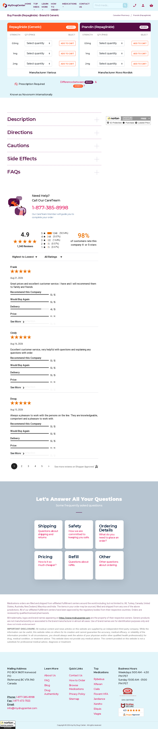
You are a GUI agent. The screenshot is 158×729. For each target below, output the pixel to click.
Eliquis (97, 708)
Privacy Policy (77, 694)
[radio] (54, 233)
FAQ (47, 680)
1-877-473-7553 (21, 700)
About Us (50, 675)
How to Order (54, 6)
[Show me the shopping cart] (151, 5)
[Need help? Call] (135, 5)
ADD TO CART (67, 43)
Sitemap (74, 698)
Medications (69, 3)
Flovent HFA (101, 694)
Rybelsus (99, 679)
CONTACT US (84, 5)
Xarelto (98, 703)
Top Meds (36, 5)
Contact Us (75, 675)
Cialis (97, 689)
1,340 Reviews (25, 246)
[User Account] (143, 5)
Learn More (45, 5)
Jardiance (99, 698)
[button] (7, 725)
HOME (28, 3)
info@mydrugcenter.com (22, 708)
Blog (47, 685)
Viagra (97, 713)
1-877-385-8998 (25, 697)
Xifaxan (98, 684)
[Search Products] (125, 5)
